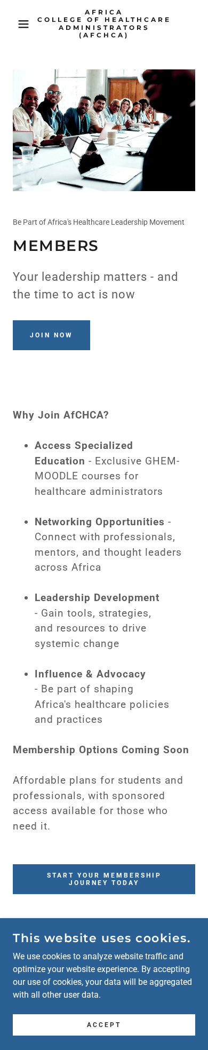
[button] (16, 24)
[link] (104, 24)
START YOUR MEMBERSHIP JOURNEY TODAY (104, 879)
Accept (104, 1024)
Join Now (51, 335)
